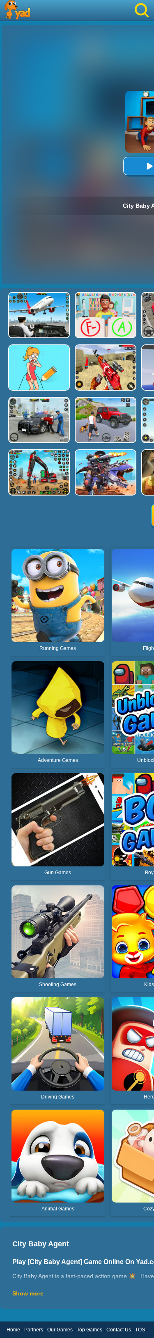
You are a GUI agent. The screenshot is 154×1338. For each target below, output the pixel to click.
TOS (140, 1330)
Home (13, 1330)
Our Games (60, 1330)
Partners (33, 1330)
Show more (28, 1293)
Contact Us (118, 1330)
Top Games (89, 1330)
